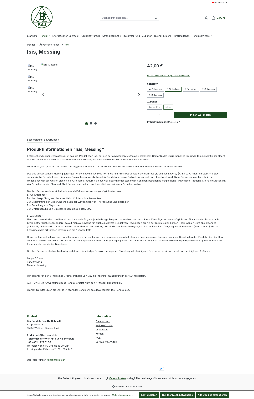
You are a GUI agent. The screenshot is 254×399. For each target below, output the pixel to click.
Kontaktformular (55, 359)
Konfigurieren (149, 394)
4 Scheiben (155, 89)
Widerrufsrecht (104, 325)
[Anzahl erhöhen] (170, 115)
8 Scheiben (155, 95)
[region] (84, 94)
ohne (168, 107)
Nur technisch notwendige (177, 394)
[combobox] (126, 18)
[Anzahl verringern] (150, 115)
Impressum (102, 329)
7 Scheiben (208, 89)
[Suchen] (155, 18)
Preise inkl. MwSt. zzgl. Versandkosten (168, 75)
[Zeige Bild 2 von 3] (91, 123)
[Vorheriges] (43, 94)
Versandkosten (117, 378)
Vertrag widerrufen (106, 341)
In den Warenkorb (200, 114)
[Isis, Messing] (91, 94)
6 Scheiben (191, 89)
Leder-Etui (154, 107)
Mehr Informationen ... (122, 395)
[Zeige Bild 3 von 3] (95, 123)
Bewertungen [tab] (51, 139)
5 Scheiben (173, 89)
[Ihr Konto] (206, 18)
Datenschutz (103, 321)
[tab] (34, 139)
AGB (98, 337)
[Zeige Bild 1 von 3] (86, 123)
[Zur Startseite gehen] (41, 17)
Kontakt (100, 333)
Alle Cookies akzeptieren (212, 394)
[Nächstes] (139, 94)
